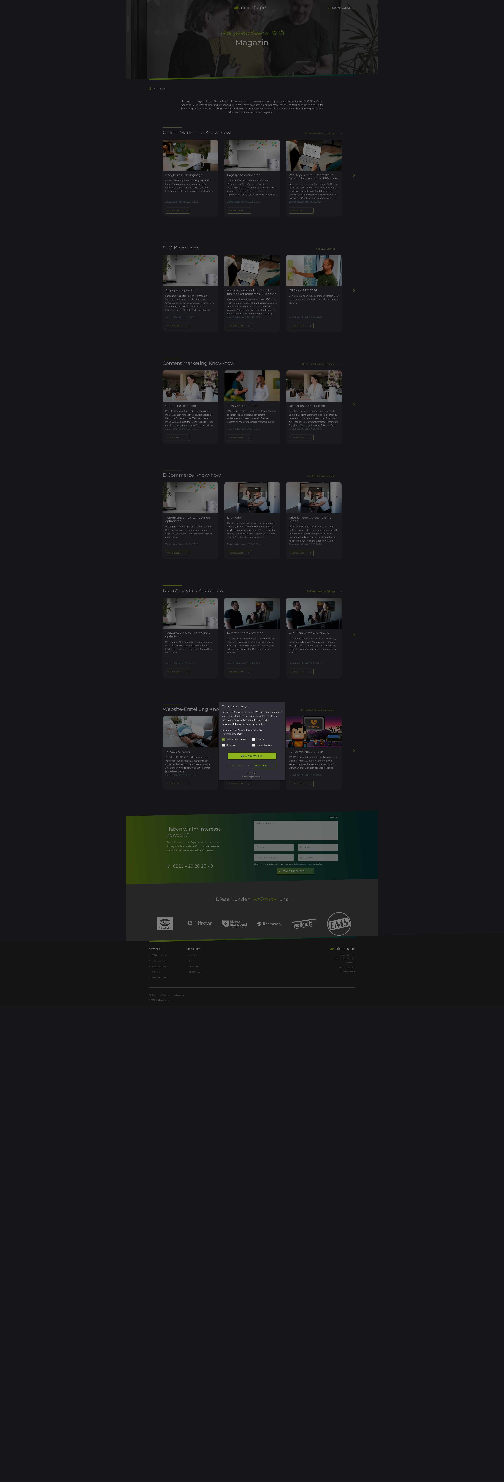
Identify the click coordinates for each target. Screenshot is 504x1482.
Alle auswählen (252, 756)
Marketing (231, 745)
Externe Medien (264, 745)
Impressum (246, 777)
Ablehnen (236, 765)
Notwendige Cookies (236, 739)
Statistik (260, 739)
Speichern (261, 765)
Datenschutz (228, 733)
